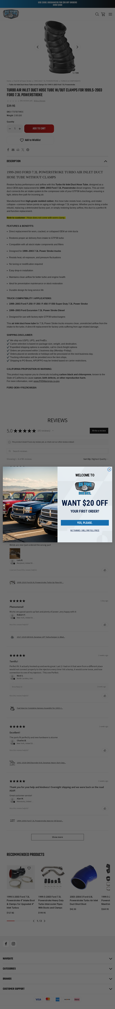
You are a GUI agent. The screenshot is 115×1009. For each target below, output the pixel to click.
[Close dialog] (109, 469)
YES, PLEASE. (85, 522)
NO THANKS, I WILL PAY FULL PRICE (84, 530)
